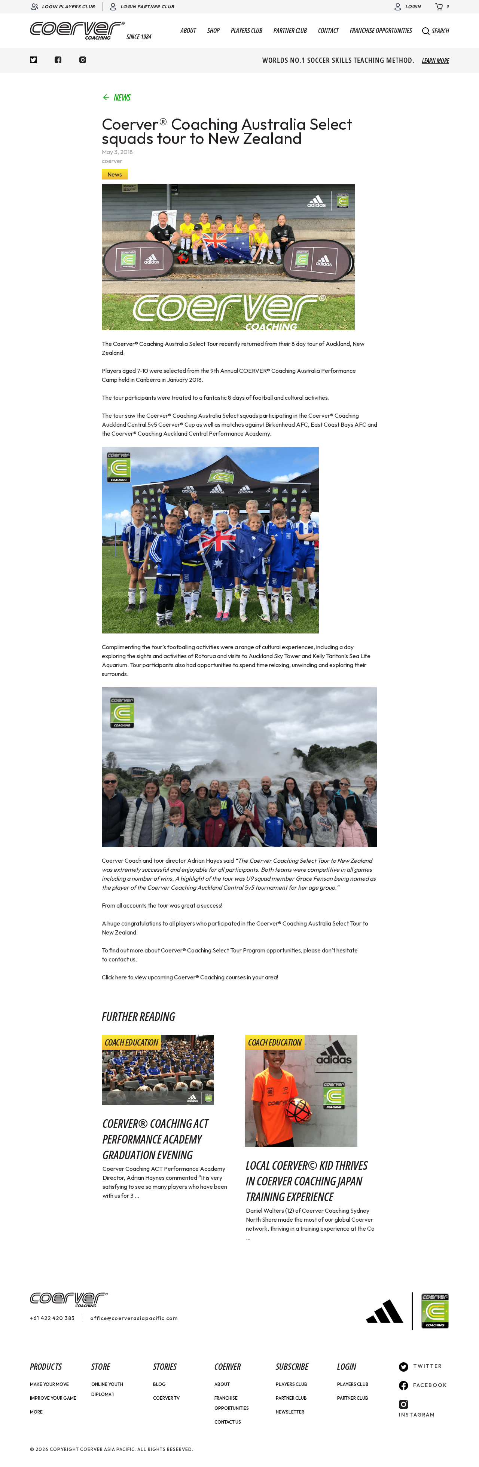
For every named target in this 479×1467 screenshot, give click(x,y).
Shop (213, 30)
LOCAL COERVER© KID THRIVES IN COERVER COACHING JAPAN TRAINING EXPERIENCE (306, 1180)
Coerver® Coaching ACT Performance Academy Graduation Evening (155, 1139)
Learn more (435, 60)
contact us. (123, 959)
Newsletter (290, 1412)
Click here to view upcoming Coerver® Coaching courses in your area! (190, 977)
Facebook (429, 1385)
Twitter (426, 1366)
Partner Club (290, 30)
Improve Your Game (53, 1398)
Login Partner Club (147, 6)
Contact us (227, 1422)
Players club (353, 1384)
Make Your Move (49, 1384)
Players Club (246, 30)
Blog (159, 1384)
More (36, 1412)
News (122, 97)
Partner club (352, 1398)
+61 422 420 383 (52, 1318)
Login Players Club (68, 6)
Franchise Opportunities (381, 30)
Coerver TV (166, 1398)
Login (413, 6)
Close (437, 33)
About (188, 30)
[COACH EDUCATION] (158, 1069)
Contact (328, 30)
